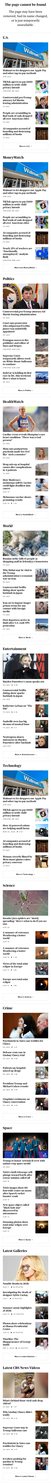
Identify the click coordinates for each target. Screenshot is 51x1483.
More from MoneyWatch (24, 268)
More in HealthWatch (25, 514)
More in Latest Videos (24, 1476)
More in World (25, 637)
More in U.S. (24, 146)
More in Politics (24, 390)
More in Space (25, 1240)
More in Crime (25, 1117)
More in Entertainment (24, 754)
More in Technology (24, 874)
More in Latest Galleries (25, 1356)
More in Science (25, 997)
